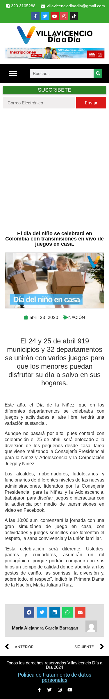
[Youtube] (55, 16)
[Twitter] (45, 16)
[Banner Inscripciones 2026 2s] (54, 57)
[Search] (98, 73)
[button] (13, 73)
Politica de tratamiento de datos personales (54, 677)
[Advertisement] (54, 168)
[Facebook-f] (35, 16)
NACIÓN (76, 317)
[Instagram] (64, 16)
